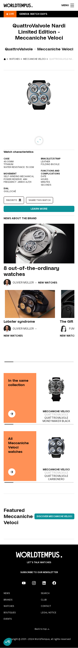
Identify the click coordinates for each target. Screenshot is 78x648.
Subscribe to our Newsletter (39, 572)
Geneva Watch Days (33, 14)
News (7, 593)
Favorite (11, 200)
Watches (14, 59)
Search (45, 593)
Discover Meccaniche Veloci (54, 516)
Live (11, 14)
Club (44, 600)
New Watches (47, 282)
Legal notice (48, 613)
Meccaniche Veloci (34, 59)
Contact (46, 606)
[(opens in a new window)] (24, 583)
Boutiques (10, 613)
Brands (8, 600)
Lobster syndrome (19, 321)
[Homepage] (18, 5)
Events (8, 619)
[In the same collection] (11, 413)
